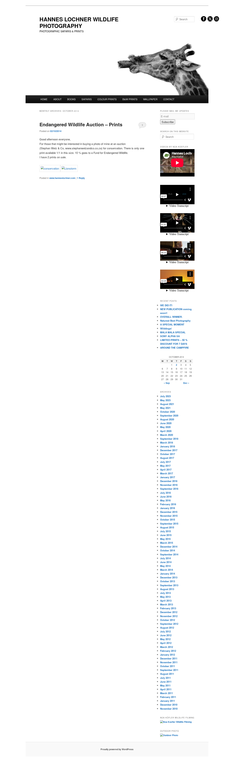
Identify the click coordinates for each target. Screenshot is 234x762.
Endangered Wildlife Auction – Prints (80, 124)
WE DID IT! (166, 305)
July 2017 (165, 462)
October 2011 (167, 666)
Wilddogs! (166, 328)
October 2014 (167, 550)
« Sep (167, 383)
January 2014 (167, 573)
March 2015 (166, 542)
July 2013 (165, 593)
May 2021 (165, 408)
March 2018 (166, 442)
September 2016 (169, 488)
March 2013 (166, 604)
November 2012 (169, 616)
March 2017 (166, 473)
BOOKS (71, 99)
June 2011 (165, 681)
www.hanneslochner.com (62, 178)
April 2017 (165, 469)
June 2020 (165, 423)
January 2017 (167, 477)
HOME (44, 99)
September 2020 (169, 415)
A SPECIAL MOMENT (172, 324)
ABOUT (57, 99)
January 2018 (167, 446)
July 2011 (165, 678)
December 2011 (168, 658)
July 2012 (165, 631)
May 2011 (165, 685)
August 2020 (167, 419)
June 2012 (165, 635)
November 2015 (169, 515)
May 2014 (165, 566)
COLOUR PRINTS (107, 99)
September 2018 (169, 438)
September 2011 (169, 670)
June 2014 (165, 562)
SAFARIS (87, 99)
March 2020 (166, 435)
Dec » (186, 383)
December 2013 (168, 577)
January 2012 (167, 654)
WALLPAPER (150, 99)
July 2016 (165, 492)
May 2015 (165, 539)
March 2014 (166, 569)
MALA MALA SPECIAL (173, 332)
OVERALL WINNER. (171, 316)
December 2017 (168, 450)
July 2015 (165, 531)
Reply (81, 178)
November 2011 (169, 662)
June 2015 (165, 535)
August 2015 (167, 527)
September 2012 (169, 623)
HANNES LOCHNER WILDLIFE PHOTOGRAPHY (78, 22)
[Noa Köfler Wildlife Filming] (176, 721)
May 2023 (165, 400)
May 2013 (165, 596)
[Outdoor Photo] (169, 735)
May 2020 (165, 427)
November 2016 (169, 485)
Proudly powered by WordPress (117, 749)
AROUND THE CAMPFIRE (174, 347)
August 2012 (167, 627)
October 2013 (167, 581)
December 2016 (168, 481)
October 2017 (167, 454)
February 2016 (168, 504)
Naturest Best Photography (175, 320)
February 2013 (168, 608)
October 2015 (167, 519)
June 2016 (165, 496)
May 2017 (165, 465)
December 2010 (168, 704)
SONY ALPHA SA (170, 336)
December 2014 (168, 546)
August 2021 (167, 404)
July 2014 (165, 558)
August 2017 (167, 458)
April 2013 (165, 600)
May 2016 (165, 500)
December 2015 (168, 512)
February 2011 (168, 697)
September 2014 (169, 554)
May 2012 (165, 639)
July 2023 (165, 396)
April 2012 (165, 643)
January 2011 (167, 701)
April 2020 (165, 431)
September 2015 (169, 523)
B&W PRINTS (129, 99)
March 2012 (166, 647)
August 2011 (167, 673)
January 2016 (167, 508)
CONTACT (168, 99)
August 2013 (167, 589)
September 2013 (169, 585)
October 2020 (167, 411)
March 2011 (166, 693)
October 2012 (167, 620)
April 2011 (165, 689)
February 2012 (168, 650)
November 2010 (169, 708)
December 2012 (168, 612)
